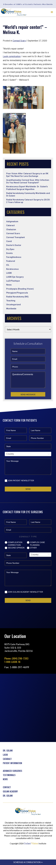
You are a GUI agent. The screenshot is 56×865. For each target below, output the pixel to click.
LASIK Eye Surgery (15, 277)
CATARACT (7, 759)
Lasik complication (12, 56)
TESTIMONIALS (9, 775)
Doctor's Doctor (13, 245)
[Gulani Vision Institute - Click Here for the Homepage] (14, 12)
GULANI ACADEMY (10, 791)
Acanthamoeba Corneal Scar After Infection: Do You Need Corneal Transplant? (27, 181)
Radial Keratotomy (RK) (17, 296)
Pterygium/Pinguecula (17, 293)
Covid (9, 241)
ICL (7, 265)
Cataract (10, 225)
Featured (10, 261)
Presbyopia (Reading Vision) (20, 289)
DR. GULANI (8, 750)
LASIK (9, 273)
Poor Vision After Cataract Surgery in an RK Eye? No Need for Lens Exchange (27, 174)
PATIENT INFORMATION (12, 763)
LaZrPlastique (13, 281)
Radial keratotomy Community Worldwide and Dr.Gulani (28, 194)
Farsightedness (13, 257)
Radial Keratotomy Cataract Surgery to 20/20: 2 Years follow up (28, 200)
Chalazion (11, 229)
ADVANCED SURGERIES (12, 770)
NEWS (5, 779)
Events (9, 253)
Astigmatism (12, 221)
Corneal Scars (13, 233)
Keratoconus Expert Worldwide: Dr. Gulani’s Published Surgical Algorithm (27, 187)
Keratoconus (12, 269)
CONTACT (7, 787)
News (9, 285)
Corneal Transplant (15, 237)
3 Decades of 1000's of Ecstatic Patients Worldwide (28, 4)
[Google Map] (28, 707)
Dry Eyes (10, 249)
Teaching (10, 300)
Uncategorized (13, 304)
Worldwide (11, 308)
